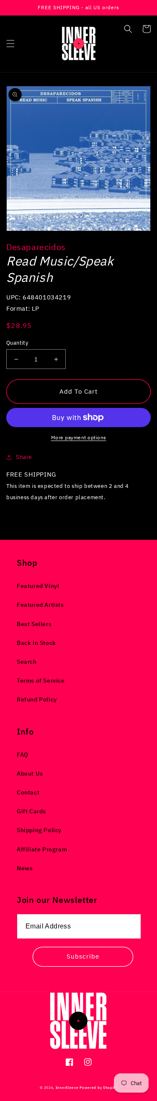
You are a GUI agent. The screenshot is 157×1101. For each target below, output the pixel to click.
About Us (30, 773)
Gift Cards (31, 811)
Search (27, 661)
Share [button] (24, 457)
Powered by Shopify (98, 1087)
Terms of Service (41, 680)
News (25, 868)
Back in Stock (36, 643)
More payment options (78, 437)
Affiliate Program (42, 849)
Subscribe (83, 956)
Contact (28, 792)
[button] (10, 43)
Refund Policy (37, 699)
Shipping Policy (39, 830)
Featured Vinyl (38, 586)
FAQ (22, 754)
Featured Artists (40, 605)
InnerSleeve (67, 1087)
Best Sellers (34, 624)
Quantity (17, 342)
